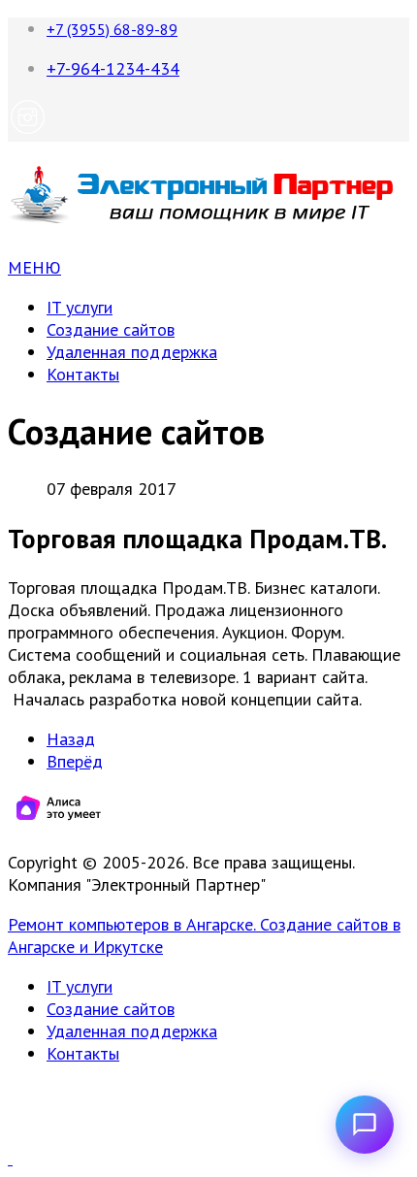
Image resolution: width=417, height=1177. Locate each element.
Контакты (83, 374)
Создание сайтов (111, 329)
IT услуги (79, 307)
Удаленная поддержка (132, 352)
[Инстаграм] (28, 130)
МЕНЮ (34, 267)
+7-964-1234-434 (113, 68)
